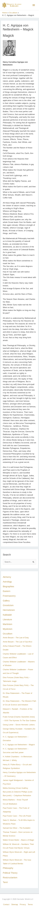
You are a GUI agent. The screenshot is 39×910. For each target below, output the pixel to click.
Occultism (7, 633)
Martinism (7, 624)
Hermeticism (9, 610)
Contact (6, 904)
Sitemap (14, 904)
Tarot (5, 882)
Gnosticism (8, 605)
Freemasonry (9, 596)
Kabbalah (7, 615)
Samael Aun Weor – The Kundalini (16, 828)
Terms (30, 904)
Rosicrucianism (10, 877)
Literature (7, 619)
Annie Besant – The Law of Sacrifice (17, 642)
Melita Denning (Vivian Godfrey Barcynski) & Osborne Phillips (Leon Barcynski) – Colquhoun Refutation (17, 792)
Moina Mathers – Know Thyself (15, 800)
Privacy (23, 904)
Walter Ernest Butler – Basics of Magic (18, 840)
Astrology (7, 581)
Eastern (6, 591)
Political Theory (10, 873)
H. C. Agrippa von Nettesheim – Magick (19, 745)
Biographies (8, 586)
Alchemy (7, 577)
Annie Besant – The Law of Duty (16, 638)
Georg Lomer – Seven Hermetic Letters (19, 725)
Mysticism (7, 629)
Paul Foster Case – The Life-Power (17, 816)
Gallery (6, 600)
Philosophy (8, 868)
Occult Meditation (10, 804)
